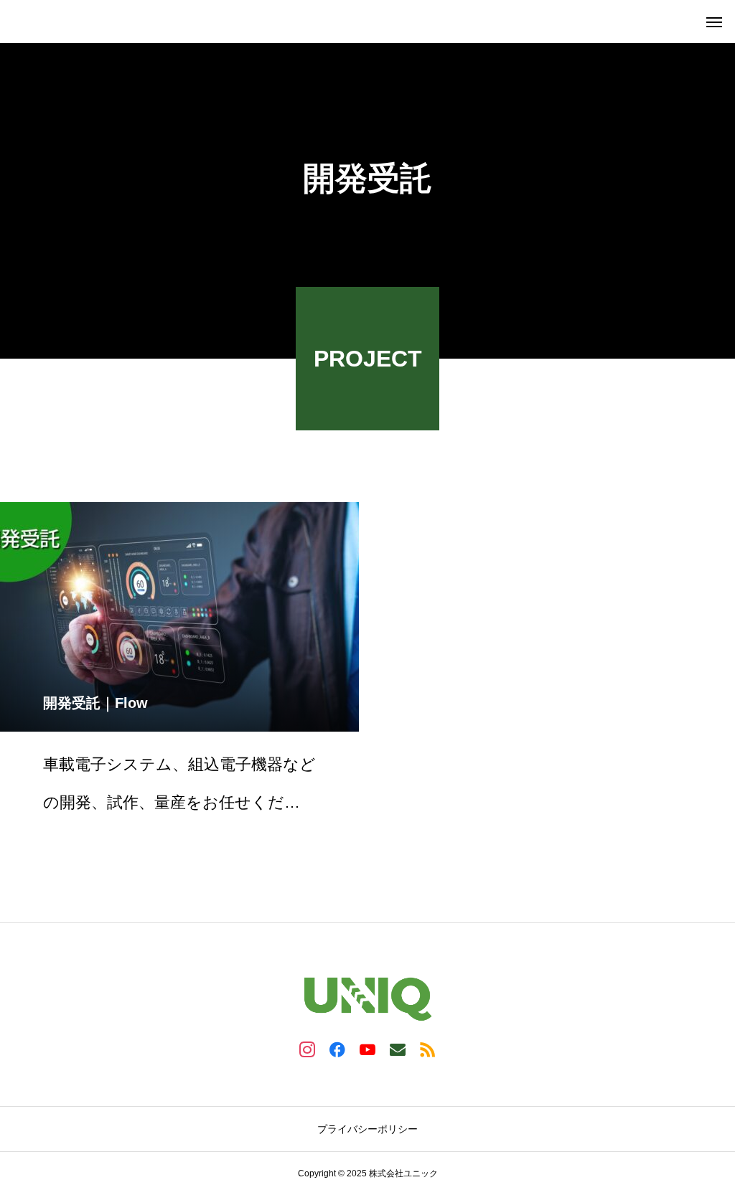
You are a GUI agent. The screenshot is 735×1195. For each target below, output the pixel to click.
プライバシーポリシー (367, 1129)
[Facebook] (337, 1049)
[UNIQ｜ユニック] (14, 21)
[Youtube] (367, 1049)
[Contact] (398, 1049)
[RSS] (428, 1049)
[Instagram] (307, 1049)
